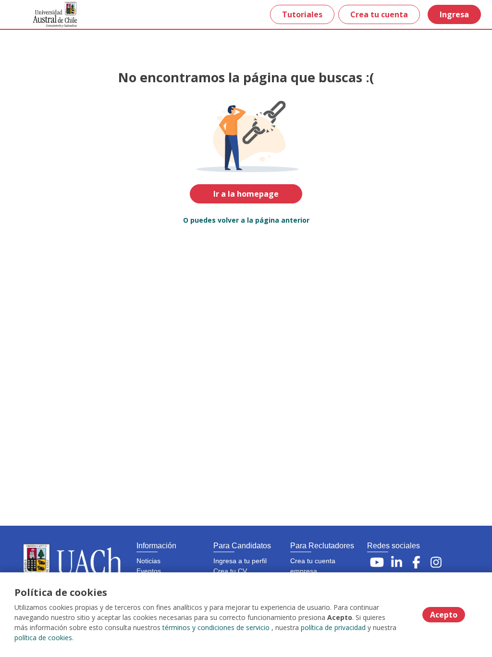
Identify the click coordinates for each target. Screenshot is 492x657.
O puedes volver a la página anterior (246, 220)
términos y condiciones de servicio (216, 627)
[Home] (41, 14)
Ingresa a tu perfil (240, 561)
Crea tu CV (230, 571)
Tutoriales (302, 14)
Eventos (148, 571)
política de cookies (43, 637)
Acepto (443, 614)
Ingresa (454, 14)
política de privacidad (333, 627)
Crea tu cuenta (379, 14)
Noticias (148, 561)
